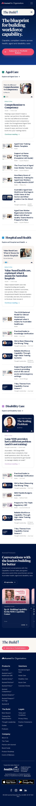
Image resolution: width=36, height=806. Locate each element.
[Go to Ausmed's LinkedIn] (25, 790)
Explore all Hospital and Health (13, 242)
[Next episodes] (31, 608)
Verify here (27, 775)
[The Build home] (10, 12)
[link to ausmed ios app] (10, 781)
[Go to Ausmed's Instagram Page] (16, 790)
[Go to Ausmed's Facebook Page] (11, 790)
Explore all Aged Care (10, 77)
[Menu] (32, 12)
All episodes (8, 582)
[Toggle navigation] (31, 3)
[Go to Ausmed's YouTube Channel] (21, 790)
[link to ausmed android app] (26, 781)
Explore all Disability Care (11, 411)
